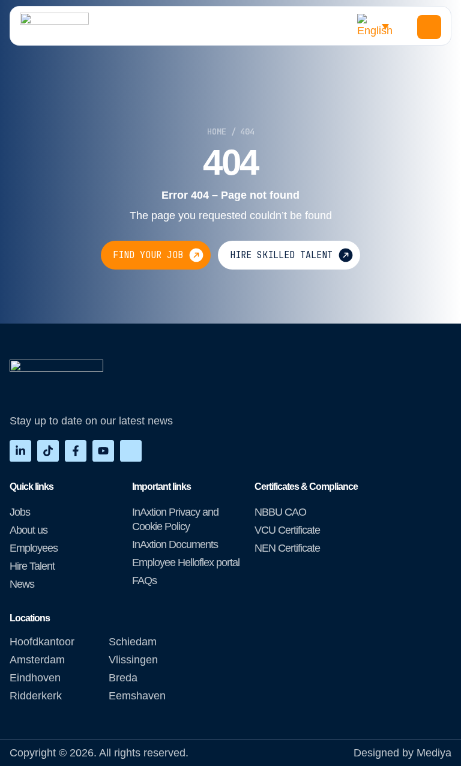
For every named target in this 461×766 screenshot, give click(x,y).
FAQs (144, 580)
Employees (34, 548)
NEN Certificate (287, 548)
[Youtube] (103, 451)
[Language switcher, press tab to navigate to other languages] (376, 26)
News (22, 584)
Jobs (20, 512)
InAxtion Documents (175, 544)
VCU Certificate (287, 530)
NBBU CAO (280, 512)
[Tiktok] (48, 451)
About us (28, 530)
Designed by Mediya (402, 753)
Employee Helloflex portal (186, 562)
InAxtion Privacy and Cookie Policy (175, 519)
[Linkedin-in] (20, 451)
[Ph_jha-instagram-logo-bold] (131, 451)
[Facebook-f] (75, 451)
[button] (429, 27)
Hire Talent (32, 566)
